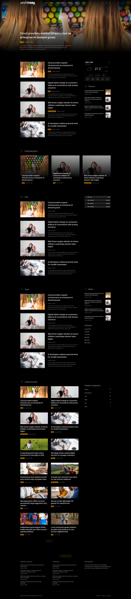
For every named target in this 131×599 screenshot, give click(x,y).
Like (109, 197)
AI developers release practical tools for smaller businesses (63, 124)
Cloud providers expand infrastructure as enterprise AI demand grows (45, 35)
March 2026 (87, 343)
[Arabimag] (28, 3)
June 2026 (87, 334)
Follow (108, 200)
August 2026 (88, 329)
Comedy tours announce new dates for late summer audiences (64, 478)
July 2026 (87, 332)
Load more (49, 541)
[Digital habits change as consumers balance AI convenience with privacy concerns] (32, 90)
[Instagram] (106, 3)
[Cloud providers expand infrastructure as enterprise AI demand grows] (65, 28)
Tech (21, 42)
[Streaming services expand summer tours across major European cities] (34, 468)
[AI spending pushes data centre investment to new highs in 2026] (34, 444)
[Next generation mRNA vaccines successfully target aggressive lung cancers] (34, 492)
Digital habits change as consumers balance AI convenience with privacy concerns (63, 85)
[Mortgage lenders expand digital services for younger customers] (65, 444)
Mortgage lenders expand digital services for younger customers (63, 454)
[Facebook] (103, 3)
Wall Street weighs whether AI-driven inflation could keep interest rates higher (63, 105)
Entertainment (51, 111)
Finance (22, 458)
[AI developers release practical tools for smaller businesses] (32, 129)
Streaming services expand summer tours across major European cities (33, 478)
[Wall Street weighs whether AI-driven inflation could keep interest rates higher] (32, 109)
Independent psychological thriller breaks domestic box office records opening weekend (33, 529)
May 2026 (87, 337)
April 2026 (87, 340)
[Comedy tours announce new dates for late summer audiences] (65, 468)
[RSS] (67, 556)
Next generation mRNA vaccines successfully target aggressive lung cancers (33, 503)
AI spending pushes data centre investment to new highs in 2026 (32, 454)
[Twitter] (109, 3)
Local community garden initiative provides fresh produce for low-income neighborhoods (63, 529)
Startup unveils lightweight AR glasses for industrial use (62, 502)
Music (22, 482)
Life (49, 91)
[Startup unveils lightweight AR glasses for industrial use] (65, 492)
